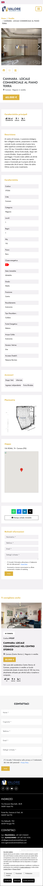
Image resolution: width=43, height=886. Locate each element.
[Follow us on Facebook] (3, 788)
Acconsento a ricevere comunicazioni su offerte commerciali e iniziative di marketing (20, 568)
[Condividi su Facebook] (19, 511)
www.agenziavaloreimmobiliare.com (14, 842)
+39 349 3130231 (21, 835)
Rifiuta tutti (17, 880)
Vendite (11, 18)
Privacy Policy (24, 564)
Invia (8, 573)
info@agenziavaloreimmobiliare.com (14, 840)
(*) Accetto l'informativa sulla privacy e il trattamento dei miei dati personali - (22, 563)
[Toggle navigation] (38, 8)
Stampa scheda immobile (22, 517)
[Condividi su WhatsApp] (13, 511)
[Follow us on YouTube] (12, 788)
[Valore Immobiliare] (11, 8)
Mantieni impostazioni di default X (30, 850)
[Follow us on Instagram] (7, 788)
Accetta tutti (7, 880)
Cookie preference (25, 867)
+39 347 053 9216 (23, 837)
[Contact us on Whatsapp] (16, 788)
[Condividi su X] (30, 511)
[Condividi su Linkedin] (24, 511)
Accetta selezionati (28, 880)
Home (3, 18)
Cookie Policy (7, 869)
